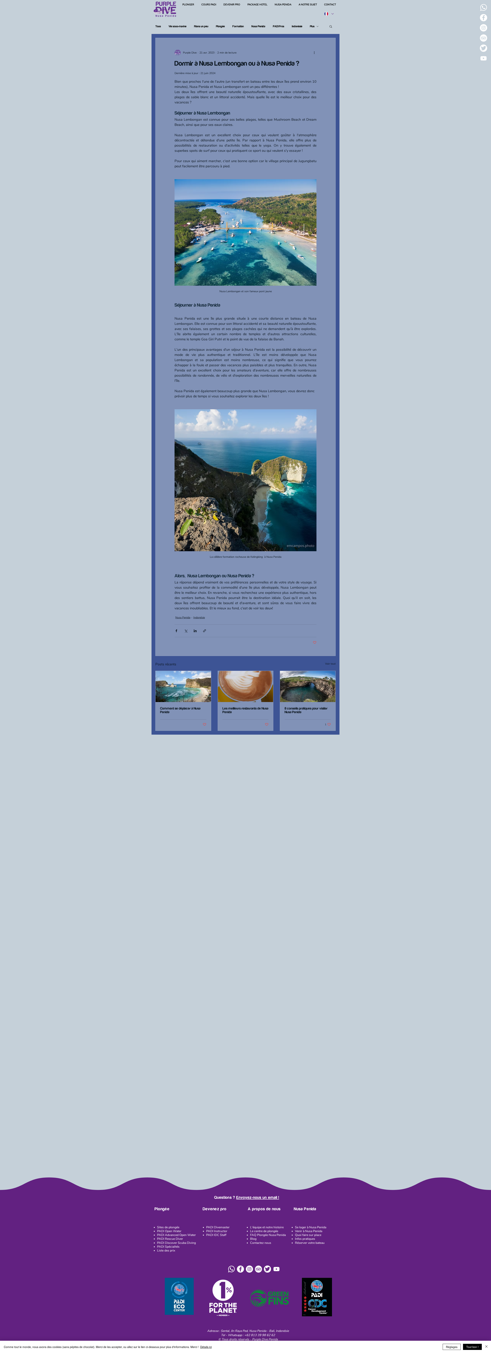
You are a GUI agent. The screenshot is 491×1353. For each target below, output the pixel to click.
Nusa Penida (258, 26)
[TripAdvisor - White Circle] (483, 38)
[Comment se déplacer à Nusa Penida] (183, 686)
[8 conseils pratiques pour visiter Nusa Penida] (307, 686)
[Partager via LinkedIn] (195, 631)
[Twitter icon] (267, 1269)
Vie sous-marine (177, 26)
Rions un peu (201, 26)
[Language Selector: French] (328, 14)
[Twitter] (483, 48)
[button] (331, 26)
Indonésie (297, 26)
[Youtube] (483, 58)
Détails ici (206, 1347)
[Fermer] (486, 1347)
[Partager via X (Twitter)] (186, 631)
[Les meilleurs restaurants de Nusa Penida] (245, 686)
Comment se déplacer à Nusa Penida (180, 710)
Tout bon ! (472, 1347)
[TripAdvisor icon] (258, 1269)
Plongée (220, 26)
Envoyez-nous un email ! (257, 1197)
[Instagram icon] (249, 1269)
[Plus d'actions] (314, 52)
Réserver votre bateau (310, 1243)
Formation (238, 26)
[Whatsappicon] (231, 1269)
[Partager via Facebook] (176, 631)
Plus (312, 26)
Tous (158, 26)
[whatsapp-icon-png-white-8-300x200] (483, 7)
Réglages (451, 1347)
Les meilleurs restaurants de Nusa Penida (245, 710)
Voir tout (330, 664)
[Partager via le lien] (204, 631)
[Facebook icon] (240, 1269)
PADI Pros (278, 26)
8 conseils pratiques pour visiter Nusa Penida (306, 710)
